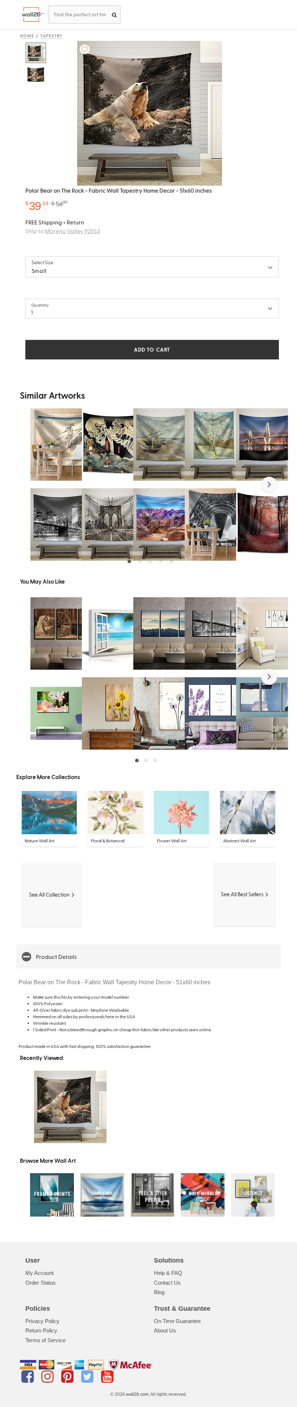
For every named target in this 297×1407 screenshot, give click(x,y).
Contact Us (167, 1283)
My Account (39, 1273)
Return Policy (41, 1330)
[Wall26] (29, 14)
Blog (159, 1292)
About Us (165, 1330)
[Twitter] (88, 1377)
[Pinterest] (68, 1377)
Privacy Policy (42, 1321)
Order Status (40, 1283)
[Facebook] (28, 1377)
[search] (114, 14)
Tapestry (51, 35)
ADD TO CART (152, 349)
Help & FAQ (168, 1273)
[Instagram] (48, 1377)
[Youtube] (107, 1377)
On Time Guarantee (177, 1321)
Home (27, 35)
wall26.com (137, 1394)
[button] (269, 485)
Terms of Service (45, 1340)
